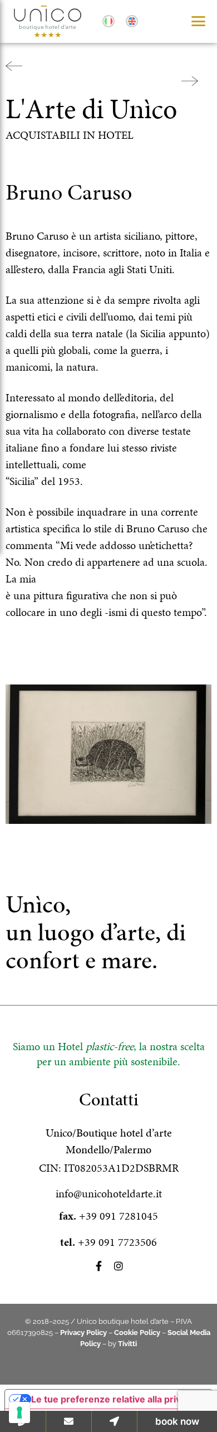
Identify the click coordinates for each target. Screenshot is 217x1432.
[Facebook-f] (98, 1266)
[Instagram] (118, 1266)
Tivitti (127, 1343)
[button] (198, 21)
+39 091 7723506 (117, 1242)
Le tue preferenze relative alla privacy (113, 1399)
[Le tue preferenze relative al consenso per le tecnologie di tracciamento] (19, 1412)
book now (177, 1421)
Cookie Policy (137, 1332)
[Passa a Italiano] (108, 21)
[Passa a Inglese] (132, 21)
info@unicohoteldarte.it (109, 1193)
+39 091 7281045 (118, 1216)
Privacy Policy (83, 1332)
